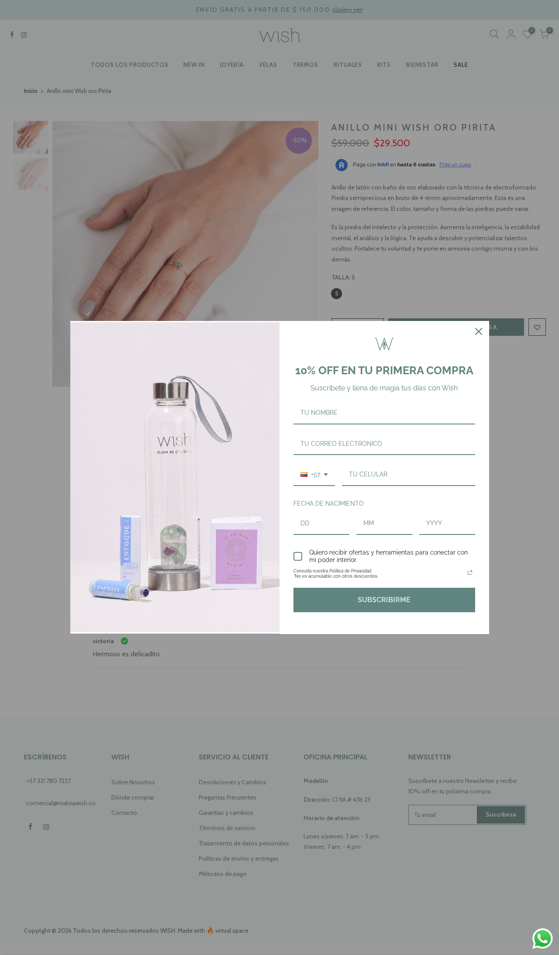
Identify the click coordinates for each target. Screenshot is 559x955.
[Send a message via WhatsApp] (543, 939)
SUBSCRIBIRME (384, 600)
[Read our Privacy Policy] (470, 572)
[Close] (478, 331)
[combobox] (314, 475)
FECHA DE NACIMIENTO (328, 503)
